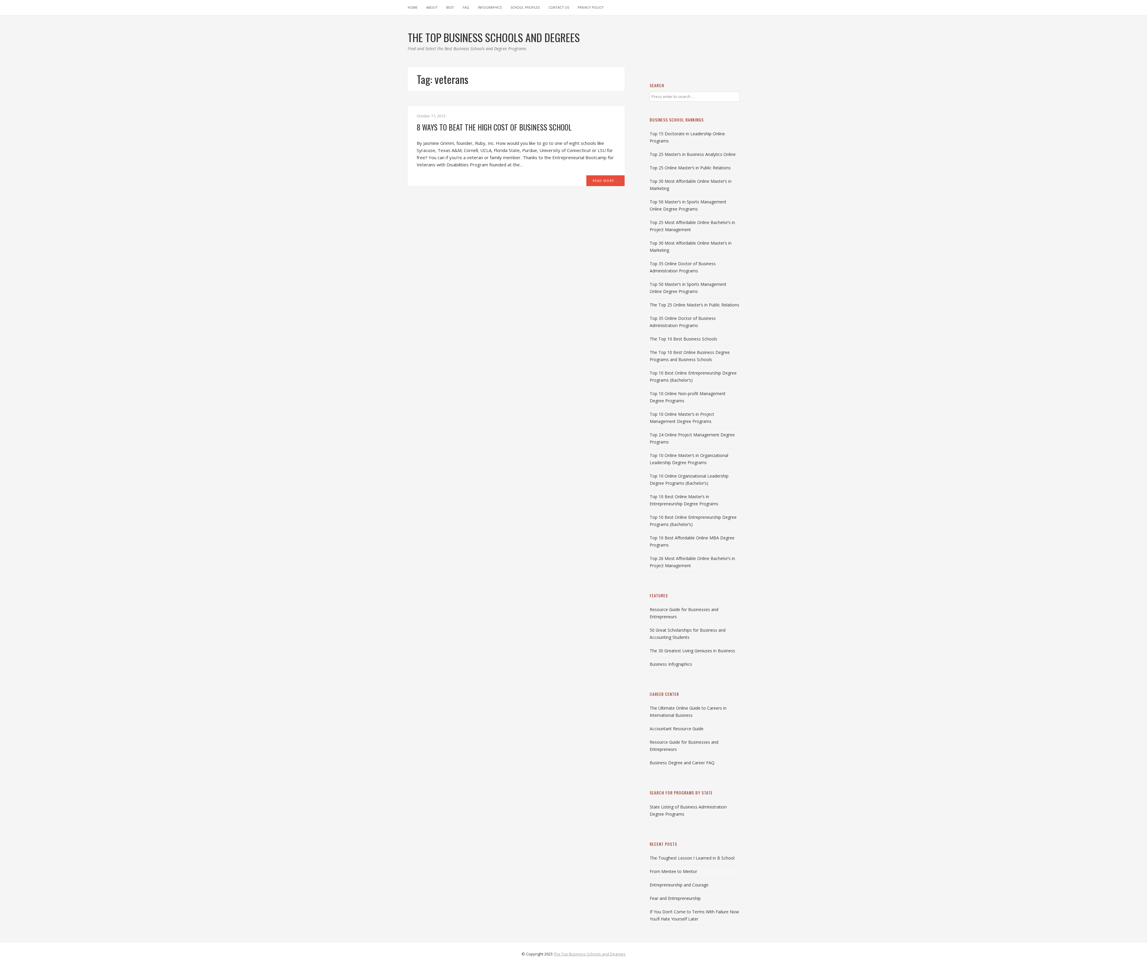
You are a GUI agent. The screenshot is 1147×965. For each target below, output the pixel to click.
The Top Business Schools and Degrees (589, 954)
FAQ (466, 7)
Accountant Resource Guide (676, 728)
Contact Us (558, 7)
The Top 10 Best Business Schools (683, 339)
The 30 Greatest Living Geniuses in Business (692, 650)
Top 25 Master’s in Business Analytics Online (693, 154)
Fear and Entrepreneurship (675, 898)
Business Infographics (671, 664)
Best (450, 7)
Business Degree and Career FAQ (682, 762)
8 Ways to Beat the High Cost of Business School (494, 127)
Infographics (490, 7)
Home (413, 7)
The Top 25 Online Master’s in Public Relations (694, 305)
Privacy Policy (591, 7)
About (432, 7)
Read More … (605, 180)
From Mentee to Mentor (673, 871)
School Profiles (525, 7)
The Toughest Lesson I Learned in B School (692, 858)
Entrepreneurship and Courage (679, 885)
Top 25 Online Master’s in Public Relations (690, 168)
